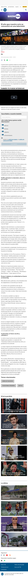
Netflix (20, 385)
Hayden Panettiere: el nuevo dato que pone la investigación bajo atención (14, 410)
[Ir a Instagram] (4, 555)
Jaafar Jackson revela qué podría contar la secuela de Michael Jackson (13, 473)
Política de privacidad (19, 564)
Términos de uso (4, 567)
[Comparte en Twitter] (4, 60)
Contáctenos (4, 569)
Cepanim (17, 6)
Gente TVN (3, 564)
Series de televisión (7, 381)
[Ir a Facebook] (1, 555)
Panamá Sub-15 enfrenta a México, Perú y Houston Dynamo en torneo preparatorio (13, 512)
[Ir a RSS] (10, 555)
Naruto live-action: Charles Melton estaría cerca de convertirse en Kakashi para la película (13, 441)
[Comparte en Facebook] (1, 60)
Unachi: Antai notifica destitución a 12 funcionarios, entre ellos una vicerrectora (13, 497)
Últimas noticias (4, 6)
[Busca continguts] (26, 10)
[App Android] (5, 560)
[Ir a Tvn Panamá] (13, 10)
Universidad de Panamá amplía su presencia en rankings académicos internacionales (13, 544)
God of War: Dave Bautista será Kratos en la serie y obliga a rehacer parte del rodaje (13, 457)
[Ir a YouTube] (7, 555)
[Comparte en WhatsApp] (7, 60)
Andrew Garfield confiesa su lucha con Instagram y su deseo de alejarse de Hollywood (13, 425)
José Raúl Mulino (11, 6)
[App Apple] (2, 560)
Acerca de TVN (18, 567)
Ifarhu (21, 6)
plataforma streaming (8, 385)
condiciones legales (12, 139)
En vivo (25, 6)
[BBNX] (2, 574)
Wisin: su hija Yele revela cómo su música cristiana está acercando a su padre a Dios (13, 528)
